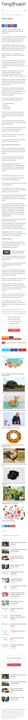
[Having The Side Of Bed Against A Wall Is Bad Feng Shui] (5, 556)
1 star (5, 203)
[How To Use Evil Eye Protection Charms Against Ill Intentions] (5, 615)
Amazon (11, 337)
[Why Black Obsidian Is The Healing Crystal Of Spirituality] (14, 468)
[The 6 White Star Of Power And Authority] (5, 624)
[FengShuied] (14, 4)
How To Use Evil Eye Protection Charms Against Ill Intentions (17, 617)
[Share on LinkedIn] (12, 25)
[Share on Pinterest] (9, 25)
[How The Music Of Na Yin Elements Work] (5, 601)
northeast (20, 225)
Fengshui (11, 338)
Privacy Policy (8, 709)
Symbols (19, 338)
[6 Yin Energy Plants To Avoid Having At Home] (14, 378)
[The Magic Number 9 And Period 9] (5, 608)
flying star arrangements (15, 195)
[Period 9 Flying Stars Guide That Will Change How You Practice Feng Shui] (5, 592)
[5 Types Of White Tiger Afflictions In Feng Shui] (5, 578)
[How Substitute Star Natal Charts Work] (5, 572)
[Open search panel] (22, 10)
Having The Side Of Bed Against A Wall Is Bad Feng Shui (17, 558)
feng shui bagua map (20, 228)
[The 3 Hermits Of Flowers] (14, 506)
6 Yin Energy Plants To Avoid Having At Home (13, 393)
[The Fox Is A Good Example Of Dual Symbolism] (14, 395)
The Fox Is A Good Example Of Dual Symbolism (14, 410)
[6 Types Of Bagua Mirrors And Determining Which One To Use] (14, 430)
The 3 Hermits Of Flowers (8, 520)
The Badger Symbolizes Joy (17, 631)
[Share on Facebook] (3, 25)
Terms (3, 709)
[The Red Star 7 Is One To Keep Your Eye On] (5, 585)
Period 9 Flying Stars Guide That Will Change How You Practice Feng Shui (17, 594)
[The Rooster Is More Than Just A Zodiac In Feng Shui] (14, 449)
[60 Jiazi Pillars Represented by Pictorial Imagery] (5, 549)
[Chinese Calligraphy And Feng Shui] (14, 412)
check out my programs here (19, 313)
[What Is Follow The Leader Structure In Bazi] (5, 565)
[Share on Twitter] (6, 25)
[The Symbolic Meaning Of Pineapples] (5, 644)
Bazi (15, 338)
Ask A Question (5, 337)
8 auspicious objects (16, 29)
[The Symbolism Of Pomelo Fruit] (5, 637)
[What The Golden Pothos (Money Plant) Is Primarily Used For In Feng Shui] (14, 487)
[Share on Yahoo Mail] (15, 25)
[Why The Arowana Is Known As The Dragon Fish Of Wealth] (14, 359)
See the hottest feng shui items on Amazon (12, 175)
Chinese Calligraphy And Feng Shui (11, 427)
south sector (19, 188)
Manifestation (5, 338)
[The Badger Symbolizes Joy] (5, 631)
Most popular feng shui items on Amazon (12, 219)
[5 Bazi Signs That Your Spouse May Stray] (5, 542)
